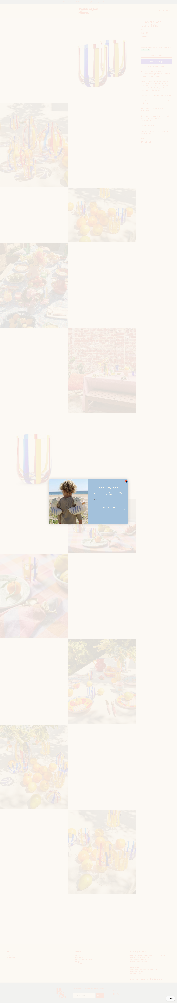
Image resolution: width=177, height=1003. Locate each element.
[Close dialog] (126, 481)
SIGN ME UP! (108, 508)
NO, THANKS (108, 514)
